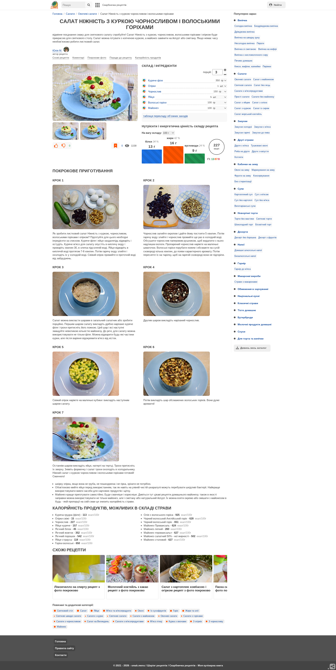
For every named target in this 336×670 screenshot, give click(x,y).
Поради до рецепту (121, 57)
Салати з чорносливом (68, 621)
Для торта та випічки (251, 338)
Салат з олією (259, 102)
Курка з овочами (177, 621)
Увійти (278, 5)
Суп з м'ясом (261, 194)
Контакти (60, 655)
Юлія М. (57, 50)
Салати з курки (95, 616)
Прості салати (241, 97)
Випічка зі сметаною (245, 49)
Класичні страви (248, 303)
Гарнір (242, 263)
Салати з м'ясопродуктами (248, 91)
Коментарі (78, 57)
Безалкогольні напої (245, 256)
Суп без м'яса (262, 200)
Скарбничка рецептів (114, 5)
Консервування (261, 176)
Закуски (242, 121)
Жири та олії (192, 611)
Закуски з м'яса (262, 127)
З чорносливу (216, 621)
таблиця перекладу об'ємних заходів (165, 115)
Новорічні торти (248, 213)
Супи (241, 188)
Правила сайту (64, 648)
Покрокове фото (97, 57)
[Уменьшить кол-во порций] (225, 74)
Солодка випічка (243, 26)
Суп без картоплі (243, 200)
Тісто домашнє (247, 310)
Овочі (141, 611)
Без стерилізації (243, 181)
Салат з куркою (242, 108)
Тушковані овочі (259, 145)
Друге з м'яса (241, 145)
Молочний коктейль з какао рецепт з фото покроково (128, 588)
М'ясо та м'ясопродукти (118, 611)
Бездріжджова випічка (266, 26)
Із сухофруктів (158, 611)
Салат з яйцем (242, 102)
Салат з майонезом (263, 79)
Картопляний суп (243, 194)
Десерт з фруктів (267, 237)
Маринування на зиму (263, 170)
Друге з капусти (260, 151)
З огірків (197, 621)
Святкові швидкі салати (68, 616)
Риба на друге (242, 151)
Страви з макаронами (245, 282)
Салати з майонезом (143, 616)
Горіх (175, 611)
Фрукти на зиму (242, 176)
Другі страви (246, 139)
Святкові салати (243, 85)
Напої (241, 244)
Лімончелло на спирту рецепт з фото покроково (77, 588)
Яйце (96, 611)
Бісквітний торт (263, 224)
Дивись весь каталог (253, 347)
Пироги (260, 43)
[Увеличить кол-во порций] (225, 70)
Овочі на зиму (241, 170)
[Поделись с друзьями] (332, 666)
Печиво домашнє (243, 61)
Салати (242, 73)
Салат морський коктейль (248, 114)
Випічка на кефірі (267, 49)
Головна (60, 641)
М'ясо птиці (156, 621)
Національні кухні (249, 296)
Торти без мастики (244, 219)
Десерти (243, 231)
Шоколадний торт (243, 224)
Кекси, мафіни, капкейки (247, 66)
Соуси (241, 331)
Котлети (238, 157)
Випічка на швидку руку (247, 37)
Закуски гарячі (242, 132)
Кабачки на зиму (248, 164)
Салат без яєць (262, 85)
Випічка (242, 20)
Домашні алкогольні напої (248, 250)
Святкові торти (264, 219)
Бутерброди (245, 317)
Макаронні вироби (249, 276)
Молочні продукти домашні (254, 324)
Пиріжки (267, 66)
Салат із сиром (261, 108)
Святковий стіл (65, 611)
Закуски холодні (243, 127)
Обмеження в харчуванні (253, 289)
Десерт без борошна (245, 237)
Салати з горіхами (193, 616)
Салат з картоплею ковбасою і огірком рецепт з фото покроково (186, 588)
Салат (83, 611)
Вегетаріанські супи (244, 206)
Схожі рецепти (60, 57)
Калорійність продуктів (148, 57)
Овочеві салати (242, 79)
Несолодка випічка (244, 43)
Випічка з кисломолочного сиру (251, 55)
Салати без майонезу (263, 97)
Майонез (61, 627)
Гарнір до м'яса (242, 269)
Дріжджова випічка (244, 32)
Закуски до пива (261, 132)
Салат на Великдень (98, 621)
